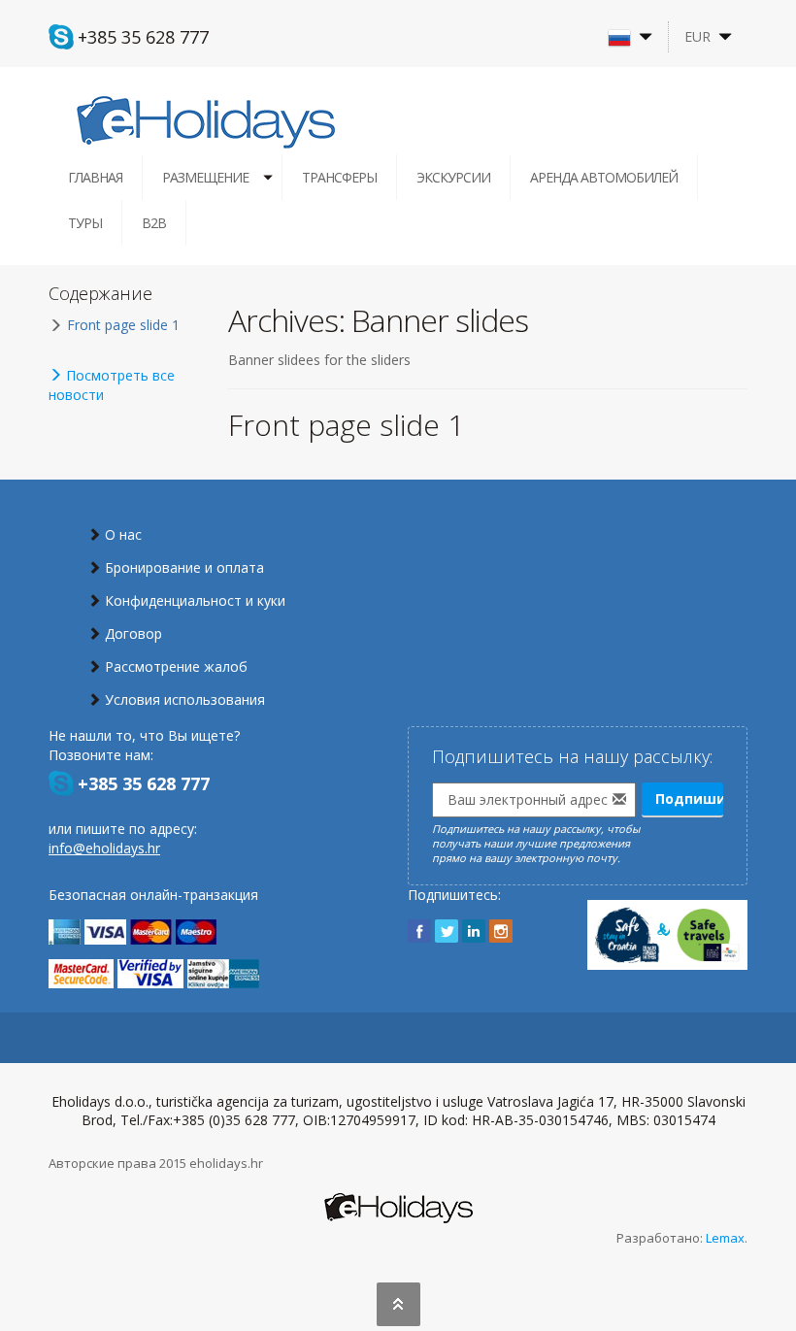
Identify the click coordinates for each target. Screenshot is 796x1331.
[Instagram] (501, 931)
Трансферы (339, 177)
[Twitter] (446, 931)
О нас (123, 534)
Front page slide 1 (346, 425)
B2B (154, 223)
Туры (85, 223)
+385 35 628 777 (143, 37)
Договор (133, 633)
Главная (95, 177)
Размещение (205, 177)
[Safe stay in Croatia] (667, 925)
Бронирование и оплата (184, 567)
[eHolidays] (206, 121)
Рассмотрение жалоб (176, 666)
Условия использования (185, 699)
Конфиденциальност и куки (195, 600)
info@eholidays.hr (104, 848)
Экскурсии (453, 177)
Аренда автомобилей (604, 177)
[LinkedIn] (473, 931)
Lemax (725, 1238)
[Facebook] (419, 931)
